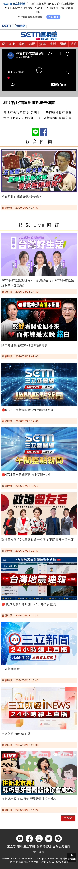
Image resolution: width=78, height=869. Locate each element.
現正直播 (8, 44)
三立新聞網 (14, 846)
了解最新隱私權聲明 (31, 17)
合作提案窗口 (61, 846)
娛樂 (42, 44)
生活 (53, 44)
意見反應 (39, 851)
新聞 (32, 44)
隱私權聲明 (44, 846)
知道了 (55, 17)
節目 (22, 44)
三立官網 (29, 846)
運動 (63, 44)
